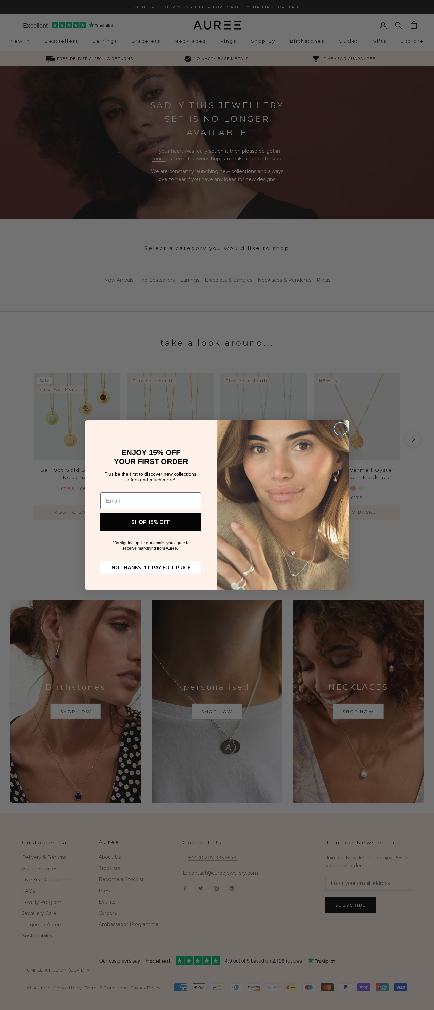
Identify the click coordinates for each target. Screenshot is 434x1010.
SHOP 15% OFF (151, 521)
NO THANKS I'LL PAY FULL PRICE (151, 567)
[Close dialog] (341, 429)
